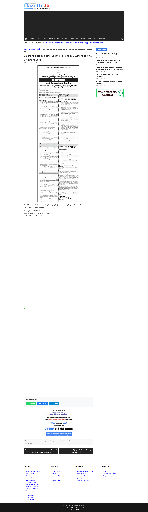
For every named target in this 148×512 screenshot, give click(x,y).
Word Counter (30, 499)
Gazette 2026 (56, 471)
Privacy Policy (70, 507)
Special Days (107, 471)
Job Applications (82, 478)
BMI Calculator (30, 473)
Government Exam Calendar (85, 471)
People (105, 476)
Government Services (109, 473)
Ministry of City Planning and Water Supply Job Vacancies (56, 441)
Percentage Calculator (32, 484)
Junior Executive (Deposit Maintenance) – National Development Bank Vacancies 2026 (109, 68)
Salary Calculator (31, 493)
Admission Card (82, 476)
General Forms (81, 473)
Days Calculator (31, 476)
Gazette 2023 (56, 478)
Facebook (43, 403)
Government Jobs (53, 39)
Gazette (32, 39)
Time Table (102, 39)
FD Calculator (30, 478)
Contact (85, 507)
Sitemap (63, 507)
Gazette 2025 (56, 473)
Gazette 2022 (56, 480)
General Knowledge (83, 480)
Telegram (55, 403)
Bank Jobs (64, 39)
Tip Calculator (30, 497)
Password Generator (32, 482)
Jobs (44, 39)
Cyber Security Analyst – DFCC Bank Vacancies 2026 (107, 75)
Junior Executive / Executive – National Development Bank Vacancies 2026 (108, 61)
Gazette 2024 (56, 476)
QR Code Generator (32, 489)
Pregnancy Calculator (32, 486)
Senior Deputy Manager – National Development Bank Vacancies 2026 (107, 54)
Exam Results (91, 39)
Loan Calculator (31, 480)
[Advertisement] (74, 24)
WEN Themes (78, 510)
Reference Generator (32, 491)
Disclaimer (78, 507)
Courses (82, 39)
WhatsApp (32, 403)
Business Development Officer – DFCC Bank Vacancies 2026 (109, 82)
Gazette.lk (40, 63)
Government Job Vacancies (32, 49)
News (38, 39)
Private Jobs (74, 39)
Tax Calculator (30, 495)
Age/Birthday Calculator (33, 471)
